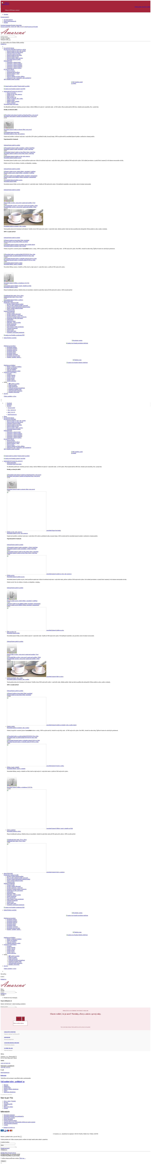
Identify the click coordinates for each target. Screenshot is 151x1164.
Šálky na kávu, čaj (11, 97)
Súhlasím (3, 1161)
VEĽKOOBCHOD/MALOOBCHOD (11, 1042)
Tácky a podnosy (11, 103)
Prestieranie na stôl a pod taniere (15, 318)
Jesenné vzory (10, 329)
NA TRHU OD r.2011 (8, 1048)
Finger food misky (11, 93)
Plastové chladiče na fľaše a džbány (16, 76)
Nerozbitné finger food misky (11, 104)
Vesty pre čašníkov (11, 369)
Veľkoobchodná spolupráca (15, 390)
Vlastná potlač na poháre (23, 86)
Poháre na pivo (10, 95)
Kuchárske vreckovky (12, 354)
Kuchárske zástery (11, 351)
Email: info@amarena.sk (10, 21)
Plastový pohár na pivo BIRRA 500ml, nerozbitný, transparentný (20, 177)
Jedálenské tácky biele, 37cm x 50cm (13, 297)
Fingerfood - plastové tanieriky (14, 66)
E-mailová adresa (5, 1142)
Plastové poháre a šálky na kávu (15, 58)
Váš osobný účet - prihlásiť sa (12, 1082)
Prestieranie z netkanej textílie (11, 302)
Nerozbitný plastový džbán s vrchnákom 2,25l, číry (16, 283)
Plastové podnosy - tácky (13, 73)
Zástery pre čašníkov (12, 368)
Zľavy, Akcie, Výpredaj (10, 1101)
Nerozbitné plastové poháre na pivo (12, 157)
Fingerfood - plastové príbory (14, 68)
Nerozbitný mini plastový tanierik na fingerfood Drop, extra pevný (20, 116)
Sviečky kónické (11, 375)
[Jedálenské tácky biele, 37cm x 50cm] (13, 295)
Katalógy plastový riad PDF (18, 88)
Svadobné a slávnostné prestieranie (15, 332)
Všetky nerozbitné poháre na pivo (12, 165)
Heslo (2, 1145)
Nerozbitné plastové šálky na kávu (12, 186)
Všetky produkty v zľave (10, 396)
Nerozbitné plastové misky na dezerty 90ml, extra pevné (18, 129)
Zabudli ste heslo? (5, 1148)
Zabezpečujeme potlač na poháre (12, 145)
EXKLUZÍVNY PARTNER (9, 1032)
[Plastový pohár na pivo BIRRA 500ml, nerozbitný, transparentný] (20, 175)
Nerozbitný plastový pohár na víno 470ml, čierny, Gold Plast (19, 153)
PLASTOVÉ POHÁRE (15, 49)
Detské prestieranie (11, 324)
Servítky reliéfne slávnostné (14, 314)
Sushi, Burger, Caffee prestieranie (15, 326)
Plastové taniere (11, 70)
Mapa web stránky (8, 1106)
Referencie (3, 1075)
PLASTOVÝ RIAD (9, 69)
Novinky (6, 14)
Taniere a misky (11, 100)
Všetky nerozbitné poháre (10, 142)
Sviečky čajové (10, 379)
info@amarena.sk (5, 1072)
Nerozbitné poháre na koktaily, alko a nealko (15, 226)
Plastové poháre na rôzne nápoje (15, 52)
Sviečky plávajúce (11, 381)
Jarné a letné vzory (11, 331)
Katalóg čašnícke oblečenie (81, 362)
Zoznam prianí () (5, 17)
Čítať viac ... (22, 1158)
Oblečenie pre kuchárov (10, 346)
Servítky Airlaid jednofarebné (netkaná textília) (18, 307)
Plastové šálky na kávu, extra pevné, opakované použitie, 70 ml (19, 202)
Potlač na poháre (12, 385)
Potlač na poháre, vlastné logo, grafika (142, 6)
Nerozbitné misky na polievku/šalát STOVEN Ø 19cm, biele (19, 255)
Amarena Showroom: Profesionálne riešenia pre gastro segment (19, 1122)
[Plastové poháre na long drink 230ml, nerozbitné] (16, 240)
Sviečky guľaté (10, 378)
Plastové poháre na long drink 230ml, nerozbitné (16, 241)
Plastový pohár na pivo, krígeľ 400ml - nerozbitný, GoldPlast (19, 173)
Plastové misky (10, 75)
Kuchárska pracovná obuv (13, 355)
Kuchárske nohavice (12, 350)
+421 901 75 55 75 (5, 1067)
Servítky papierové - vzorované (14, 315)
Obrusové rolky (11, 309)
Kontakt (6, 22)
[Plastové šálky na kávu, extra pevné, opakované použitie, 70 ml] (9, 201)
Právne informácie (8, 1119)
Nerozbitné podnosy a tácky (11, 287)
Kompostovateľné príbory (13, 72)
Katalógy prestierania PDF (18, 335)
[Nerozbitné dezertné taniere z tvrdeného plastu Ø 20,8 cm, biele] (20, 258)
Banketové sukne (11, 321)
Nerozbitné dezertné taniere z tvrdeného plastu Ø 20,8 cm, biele (19, 260)
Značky (6, 1105)
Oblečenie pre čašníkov (9, 365)
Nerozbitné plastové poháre (14, 59)
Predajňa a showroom (13, 392)
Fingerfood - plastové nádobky (14, 65)
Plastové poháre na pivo (13, 56)
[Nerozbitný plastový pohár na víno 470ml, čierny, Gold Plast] (19, 152)
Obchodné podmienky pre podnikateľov (14, 1116)
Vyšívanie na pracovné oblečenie (16, 388)
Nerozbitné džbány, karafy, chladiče (13, 270)
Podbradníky (10, 319)
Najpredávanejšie (8, 1104)
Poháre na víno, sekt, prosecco (14, 94)
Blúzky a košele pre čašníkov (14, 366)
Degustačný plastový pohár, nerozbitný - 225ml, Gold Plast (18, 149)
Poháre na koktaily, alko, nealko (15, 98)
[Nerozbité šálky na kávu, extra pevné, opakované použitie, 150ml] (21, 205)
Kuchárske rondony (12, 347)
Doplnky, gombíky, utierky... (14, 357)
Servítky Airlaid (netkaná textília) (15, 304)
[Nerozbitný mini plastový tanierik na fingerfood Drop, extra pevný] (21, 115)
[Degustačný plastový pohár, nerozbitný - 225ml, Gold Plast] (19, 148)
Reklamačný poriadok (9, 1117)
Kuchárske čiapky (11, 353)
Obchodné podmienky (9, 1115)
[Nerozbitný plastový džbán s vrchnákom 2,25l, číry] (9, 281)
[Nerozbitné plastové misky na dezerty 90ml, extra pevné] (9, 128)
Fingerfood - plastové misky (14, 62)
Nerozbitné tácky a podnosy (11, 293)
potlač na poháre (13, 383)
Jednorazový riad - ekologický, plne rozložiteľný (19, 78)
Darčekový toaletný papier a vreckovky (17, 317)
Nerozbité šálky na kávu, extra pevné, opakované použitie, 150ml (20, 207)
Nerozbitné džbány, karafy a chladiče (13, 264)
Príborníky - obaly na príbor (14, 322)
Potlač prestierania (13, 386)
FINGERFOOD (8, 61)
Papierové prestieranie (9, 311)
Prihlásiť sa (3, 979)
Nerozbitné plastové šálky (10, 181)
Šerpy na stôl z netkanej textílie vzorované (17, 305)
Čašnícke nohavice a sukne (13, 371)
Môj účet (6, 1085)
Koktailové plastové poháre (14, 53)
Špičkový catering (8, 112)
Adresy (5, 1090)
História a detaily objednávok (11, 1089)
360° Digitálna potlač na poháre (12, 79)
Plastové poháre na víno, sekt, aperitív (16, 51)
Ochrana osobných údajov (10, 1120)
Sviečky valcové (11, 376)
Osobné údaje (7, 1087)
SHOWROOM (7, 1037)
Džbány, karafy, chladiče (13, 101)
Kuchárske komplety (12, 348)
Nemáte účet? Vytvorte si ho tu (8, 1152)
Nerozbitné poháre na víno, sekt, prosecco (14, 133)
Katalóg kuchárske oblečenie (80, 343)
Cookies (6, 1125)
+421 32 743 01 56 (5, 1063)
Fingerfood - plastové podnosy (14, 63)
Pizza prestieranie (11, 325)
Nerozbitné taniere (8, 251)
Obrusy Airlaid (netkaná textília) (15, 308)
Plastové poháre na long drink (14, 55)
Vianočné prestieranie (12, 328)
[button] (5, 382)
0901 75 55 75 (20, 26)
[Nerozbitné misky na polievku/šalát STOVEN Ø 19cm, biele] (19, 254)
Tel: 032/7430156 (8, 19)
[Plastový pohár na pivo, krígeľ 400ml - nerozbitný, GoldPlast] (19, 171)
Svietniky (9, 373)
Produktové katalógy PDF (14, 389)
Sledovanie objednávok (9, 1092)
